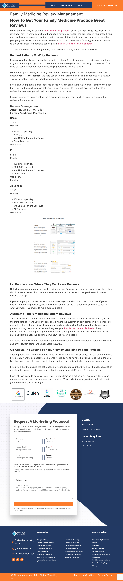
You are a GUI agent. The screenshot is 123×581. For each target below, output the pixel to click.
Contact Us (81, 5)
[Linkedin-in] (22, 559)
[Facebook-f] (13, 559)
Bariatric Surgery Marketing (45, 542)
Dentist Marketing (42, 551)
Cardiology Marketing (44, 545)
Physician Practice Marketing (101, 560)
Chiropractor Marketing (44, 548)
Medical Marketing (98, 551)
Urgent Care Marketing (72, 557)
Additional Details (22, 486)
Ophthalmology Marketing (73, 545)
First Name (19, 439)
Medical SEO (96, 557)
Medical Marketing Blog (99, 563)
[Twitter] (17, 559)
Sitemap (94, 566)
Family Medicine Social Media (79, 328)
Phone (48, 447)
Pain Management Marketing (74, 551)
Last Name (50, 439)
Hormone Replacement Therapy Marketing (47, 561)
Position (49, 455)
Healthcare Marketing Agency (101, 554)
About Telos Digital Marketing (101, 540)
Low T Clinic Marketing (72, 540)
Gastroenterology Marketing (46, 557)
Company (19, 455)
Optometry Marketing (71, 548)
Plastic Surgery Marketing (73, 554)
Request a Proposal (98, 548)
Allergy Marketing (42, 540)
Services (65, 5)
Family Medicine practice (57, 30)
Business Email (21, 447)
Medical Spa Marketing (72, 542)
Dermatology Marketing (44, 554)
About (54, 5)
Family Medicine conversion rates (75, 43)
